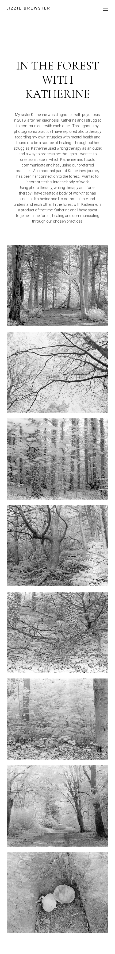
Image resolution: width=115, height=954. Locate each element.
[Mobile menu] (105, 9)
